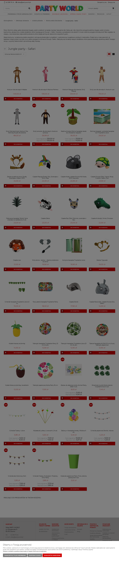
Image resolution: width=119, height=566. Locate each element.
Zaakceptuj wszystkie (52, 555)
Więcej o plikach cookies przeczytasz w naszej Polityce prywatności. (25, 551)
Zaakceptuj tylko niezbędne (15, 555)
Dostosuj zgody (35, 555)
